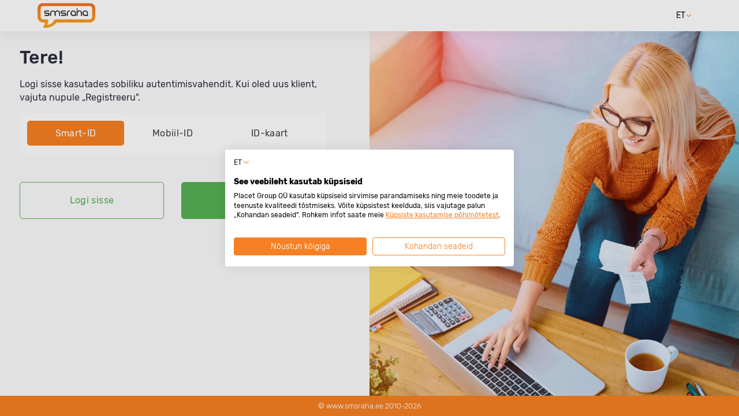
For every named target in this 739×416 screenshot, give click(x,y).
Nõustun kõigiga (300, 246)
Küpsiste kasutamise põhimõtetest (442, 215)
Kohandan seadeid (439, 246)
